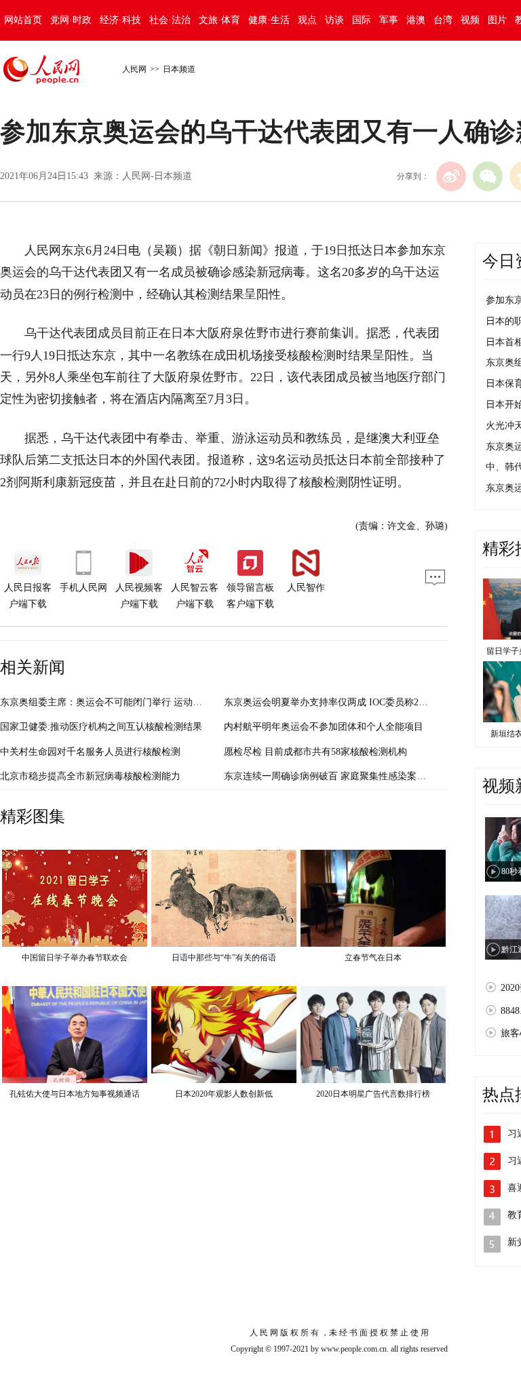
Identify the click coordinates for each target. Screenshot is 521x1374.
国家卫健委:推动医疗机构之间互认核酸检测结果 (101, 727)
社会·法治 (170, 20)
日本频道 (179, 69)
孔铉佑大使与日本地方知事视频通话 (74, 1094)
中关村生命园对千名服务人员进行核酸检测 (90, 752)
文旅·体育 (219, 20)
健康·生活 (269, 20)
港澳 (415, 20)
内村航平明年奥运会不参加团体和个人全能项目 (323, 727)
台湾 (442, 20)
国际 (361, 20)
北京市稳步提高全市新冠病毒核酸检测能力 (90, 776)
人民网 (134, 69)
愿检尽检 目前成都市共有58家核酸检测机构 (315, 752)
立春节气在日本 (373, 957)
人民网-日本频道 (157, 176)
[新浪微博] (451, 176)
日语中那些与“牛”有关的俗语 (224, 957)
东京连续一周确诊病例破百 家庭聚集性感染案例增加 (334, 776)
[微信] (488, 176)
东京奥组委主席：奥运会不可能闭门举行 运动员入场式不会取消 (134, 702)
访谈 (334, 20)
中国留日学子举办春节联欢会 (75, 957)
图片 (497, 20)
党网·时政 (71, 20)
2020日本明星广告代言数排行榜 (373, 1094)
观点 (307, 20)
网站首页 (23, 20)
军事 (388, 20)
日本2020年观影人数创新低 (224, 1094)
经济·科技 (120, 20)
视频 (470, 20)
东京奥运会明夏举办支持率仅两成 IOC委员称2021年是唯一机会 (357, 702)
